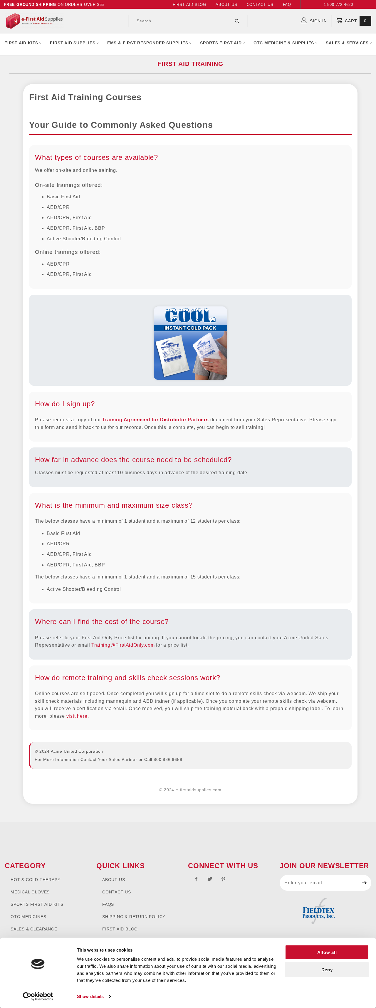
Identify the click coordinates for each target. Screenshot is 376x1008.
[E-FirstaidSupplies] (34, 20)
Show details (90, 996)
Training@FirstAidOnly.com (123, 645)
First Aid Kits (21, 43)
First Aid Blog (189, 4)
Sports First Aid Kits (37, 904)
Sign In (317, 21)
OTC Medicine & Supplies (284, 43)
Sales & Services (347, 43)
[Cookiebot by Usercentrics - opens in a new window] (38, 996)
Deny (327, 969)
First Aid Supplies (72, 43)
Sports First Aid (221, 43)
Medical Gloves (30, 892)
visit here (77, 716)
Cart (355, 21)
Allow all (327, 952)
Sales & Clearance (34, 929)
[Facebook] (199, 881)
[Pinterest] (226, 881)
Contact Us (260, 4)
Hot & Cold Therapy (35, 879)
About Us (226, 4)
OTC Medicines (28, 916)
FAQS (108, 904)
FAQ (287, 4)
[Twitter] (212, 881)
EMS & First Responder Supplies (147, 43)
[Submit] (364, 883)
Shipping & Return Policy (133, 916)
